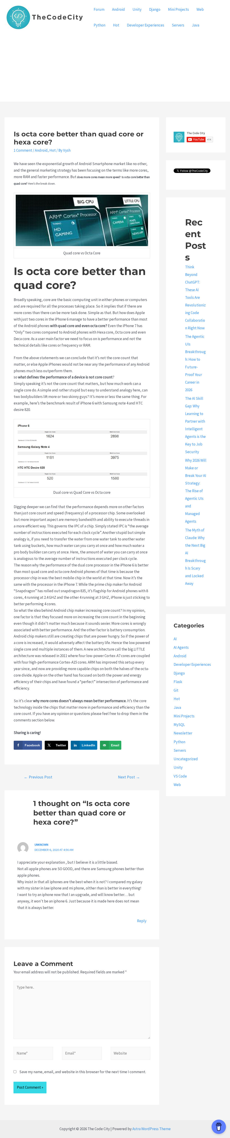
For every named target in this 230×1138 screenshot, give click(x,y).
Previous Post (38, 777)
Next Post (129, 777)
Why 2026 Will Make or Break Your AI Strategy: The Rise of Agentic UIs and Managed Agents (195, 491)
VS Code (180, 776)
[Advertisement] (115, 68)
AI (175, 638)
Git (176, 690)
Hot (116, 25)
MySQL (179, 724)
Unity (137, 9)
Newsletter (183, 733)
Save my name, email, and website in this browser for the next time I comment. (82, 1071)
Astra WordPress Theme (151, 1128)
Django (154, 9)
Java (195, 25)
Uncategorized (186, 758)
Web (200, 9)
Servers (178, 25)
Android (118, 9)
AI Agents (181, 647)
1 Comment (23, 150)
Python (99, 25)
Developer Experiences (145, 25)
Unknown (41, 845)
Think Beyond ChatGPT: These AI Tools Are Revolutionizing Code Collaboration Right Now (195, 297)
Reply (141, 920)
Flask (178, 681)
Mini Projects (178, 9)
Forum (99, 9)
